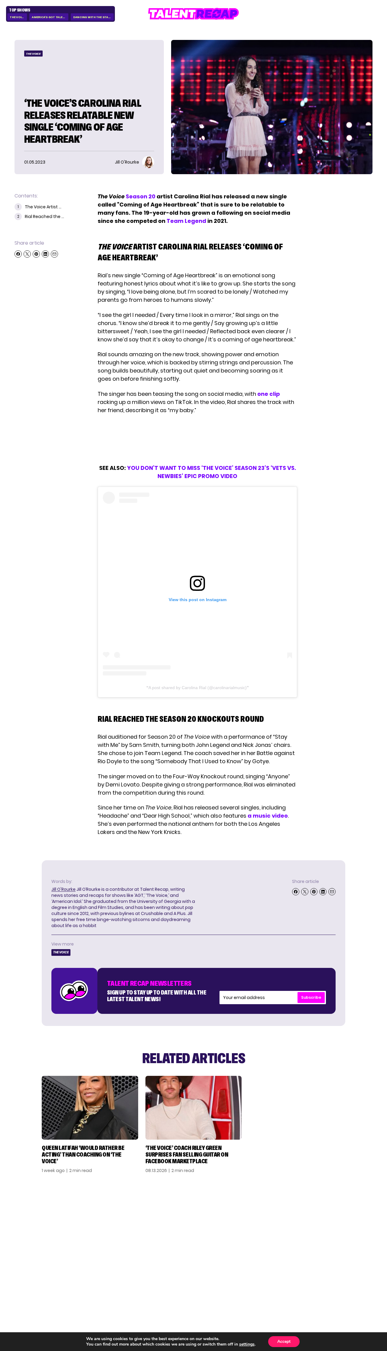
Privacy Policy (337, 1232)
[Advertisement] (197, 439)
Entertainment (281, 1232)
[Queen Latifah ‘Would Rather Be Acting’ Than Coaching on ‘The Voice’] (90, 1108)
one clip (268, 394)
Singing (271, 1222)
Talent (270, 1212)
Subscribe (311, 997)
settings (247, 1344)
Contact (330, 1222)
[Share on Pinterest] (36, 254)
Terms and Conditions (333, 1245)
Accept (284, 1341)
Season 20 (140, 196)
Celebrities (276, 1242)
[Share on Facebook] (18, 254)
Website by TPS (356, 1284)
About (326, 1212)
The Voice (17, 17)
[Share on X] (27, 254)
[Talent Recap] (193, 14)
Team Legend (186, 221)
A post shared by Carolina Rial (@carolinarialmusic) (197, 687)
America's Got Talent (49, 17)
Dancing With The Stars (92, 17)
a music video (268, 815)
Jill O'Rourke (63, 889)
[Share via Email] (54, 254)
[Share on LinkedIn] (45, 254)
